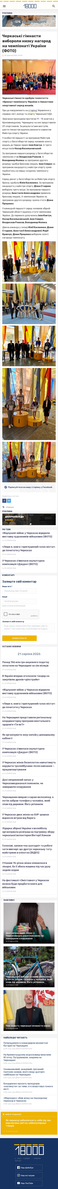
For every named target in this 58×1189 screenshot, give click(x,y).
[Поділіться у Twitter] (9, 501)
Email (4, 597)
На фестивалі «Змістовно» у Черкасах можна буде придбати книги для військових (25, 884)
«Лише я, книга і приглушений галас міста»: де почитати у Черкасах (28, 705)
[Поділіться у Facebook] (4, 501)
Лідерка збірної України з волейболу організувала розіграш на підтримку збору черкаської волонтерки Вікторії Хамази (28, 832)
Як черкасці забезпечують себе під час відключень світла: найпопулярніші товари (28, 1123)
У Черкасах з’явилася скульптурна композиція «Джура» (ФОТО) (23, 750)
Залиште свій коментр (13, 621)
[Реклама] (29, 21)
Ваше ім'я (7, 586)
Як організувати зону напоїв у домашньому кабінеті (28, 736)
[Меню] (4, 6)
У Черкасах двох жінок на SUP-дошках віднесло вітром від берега (25, 816)
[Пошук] (53, 6)
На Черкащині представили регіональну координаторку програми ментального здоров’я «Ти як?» (27, 721)
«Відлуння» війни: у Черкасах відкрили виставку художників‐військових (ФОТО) (27, 691)
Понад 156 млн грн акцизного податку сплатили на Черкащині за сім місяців (25, 664)
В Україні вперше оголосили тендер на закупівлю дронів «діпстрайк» (25, 677)
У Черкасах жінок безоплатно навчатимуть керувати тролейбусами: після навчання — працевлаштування (29, 766)
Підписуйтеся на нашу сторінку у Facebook (30, 487)
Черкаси (10, 507)
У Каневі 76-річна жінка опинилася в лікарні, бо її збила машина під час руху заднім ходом (26, 866)
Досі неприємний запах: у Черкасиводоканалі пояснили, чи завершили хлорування (22, 783)
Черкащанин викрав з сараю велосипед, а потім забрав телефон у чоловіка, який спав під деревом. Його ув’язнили (28, 801)
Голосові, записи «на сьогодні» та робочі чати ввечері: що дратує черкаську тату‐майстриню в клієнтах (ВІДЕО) (27, 849)
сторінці (32, 110)
